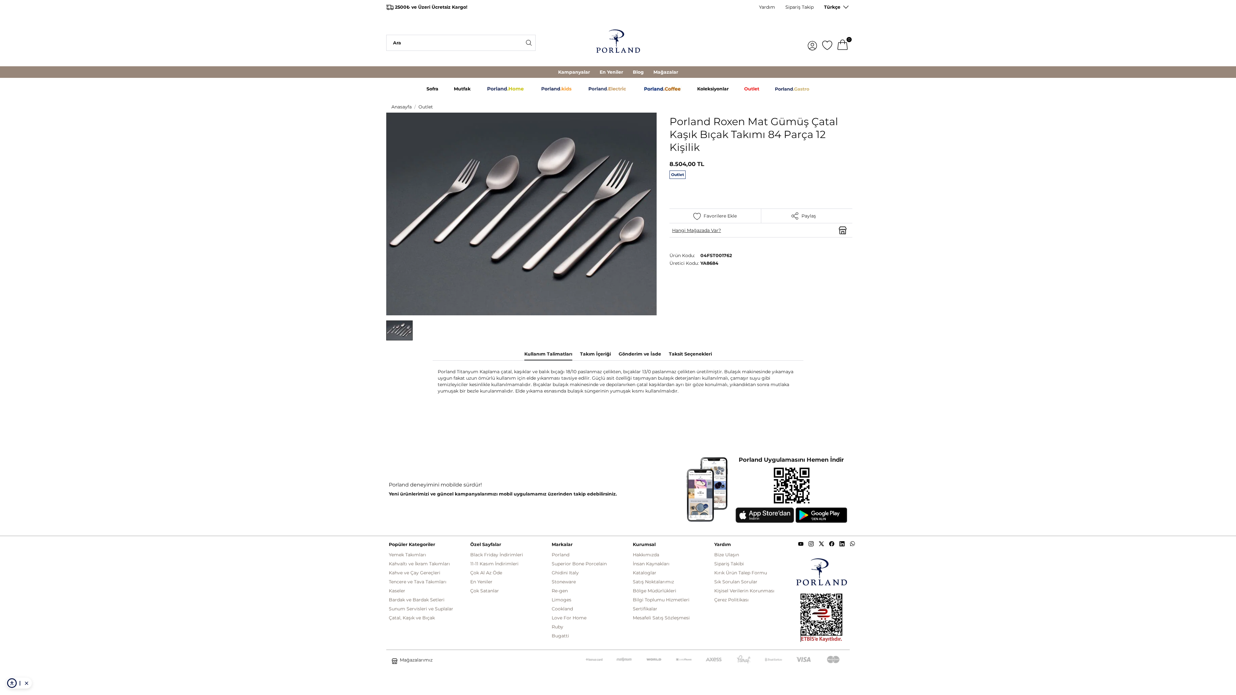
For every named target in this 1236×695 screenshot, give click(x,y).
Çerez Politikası (731, 600)
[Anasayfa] (618, 42)
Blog (638, 72)
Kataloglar (644, 573)
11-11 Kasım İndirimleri (494, 564)
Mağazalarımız (416, 660)
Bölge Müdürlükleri (654, 591)
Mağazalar (665, 72)
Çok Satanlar (484, 591)
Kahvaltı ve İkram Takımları (419, 564)
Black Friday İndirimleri (496, 555)
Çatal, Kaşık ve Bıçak (412, 618)
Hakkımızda (646, 555)
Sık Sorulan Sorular (735, 582)
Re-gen (560, 591)
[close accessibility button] (26, 683)
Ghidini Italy (565, 573)
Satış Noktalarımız (653, 582)
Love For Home (569, 618)
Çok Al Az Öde (486, 573)
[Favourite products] (827, 43)
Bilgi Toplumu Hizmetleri (661, 600)
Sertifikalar (645, 609)
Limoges (561, 600)
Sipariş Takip (799, 7)
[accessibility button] (12, 683)
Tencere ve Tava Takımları (417, 582)
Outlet (425, 107)
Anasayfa (401, 107)
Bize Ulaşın (726, 555)
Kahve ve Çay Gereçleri (414, 573)
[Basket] (843, 43)
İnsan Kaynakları (651, 564)
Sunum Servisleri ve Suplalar (421, 609)
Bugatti (560, 636)
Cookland (562, 609)
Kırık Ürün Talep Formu (740, 573)
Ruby (557, 627)
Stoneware (564, 582)
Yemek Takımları (407, 555)
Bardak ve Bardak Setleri (417, 600)
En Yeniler (611, 72)
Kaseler (397, 591)
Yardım (767, 7)
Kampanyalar (574, 72)
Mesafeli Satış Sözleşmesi (661, 618)
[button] (399, 330)
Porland (560, 555)
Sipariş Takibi (729, 564)
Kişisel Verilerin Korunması (744, 591)
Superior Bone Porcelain (579, 564)
